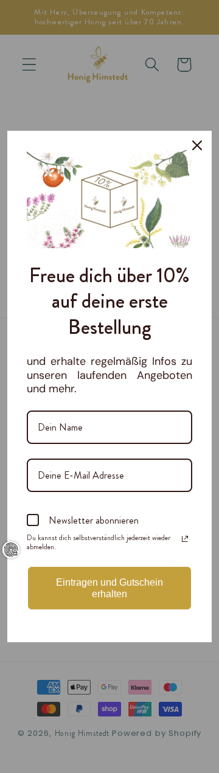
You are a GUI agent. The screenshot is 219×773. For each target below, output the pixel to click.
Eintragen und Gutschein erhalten (109, 588)
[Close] (197, 145)
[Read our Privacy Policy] (185, 539)
